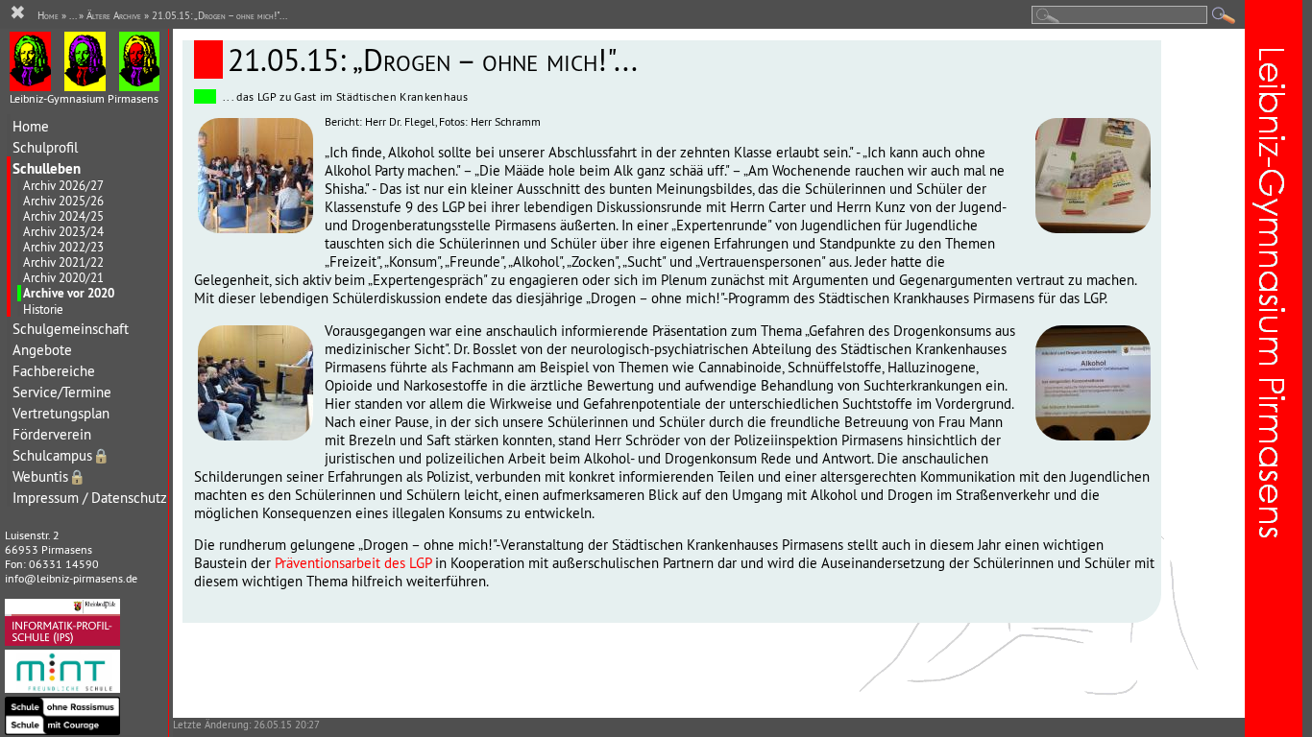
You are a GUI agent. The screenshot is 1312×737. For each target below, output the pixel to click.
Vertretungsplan (60, 413)
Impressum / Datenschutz (89, 497)
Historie (43, 309)
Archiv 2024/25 (63, 216)
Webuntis (48, 476)
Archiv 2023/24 (63, 231)
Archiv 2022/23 (63, 246)
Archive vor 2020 (68, 293)
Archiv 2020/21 (63, 277)
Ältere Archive (113, 15)
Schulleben (46, 168)
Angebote (42, 350)
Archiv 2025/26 (63, 200)
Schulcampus (60, 455)
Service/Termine (61, 392)
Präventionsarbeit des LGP (353, 563)
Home (30, 126)
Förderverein (51, 434)
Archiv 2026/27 (63, 185)
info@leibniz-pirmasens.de (71, 578)
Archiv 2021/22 (63, 262)
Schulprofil (45, 147)
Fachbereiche (53, 371)
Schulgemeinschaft (70, 329)
